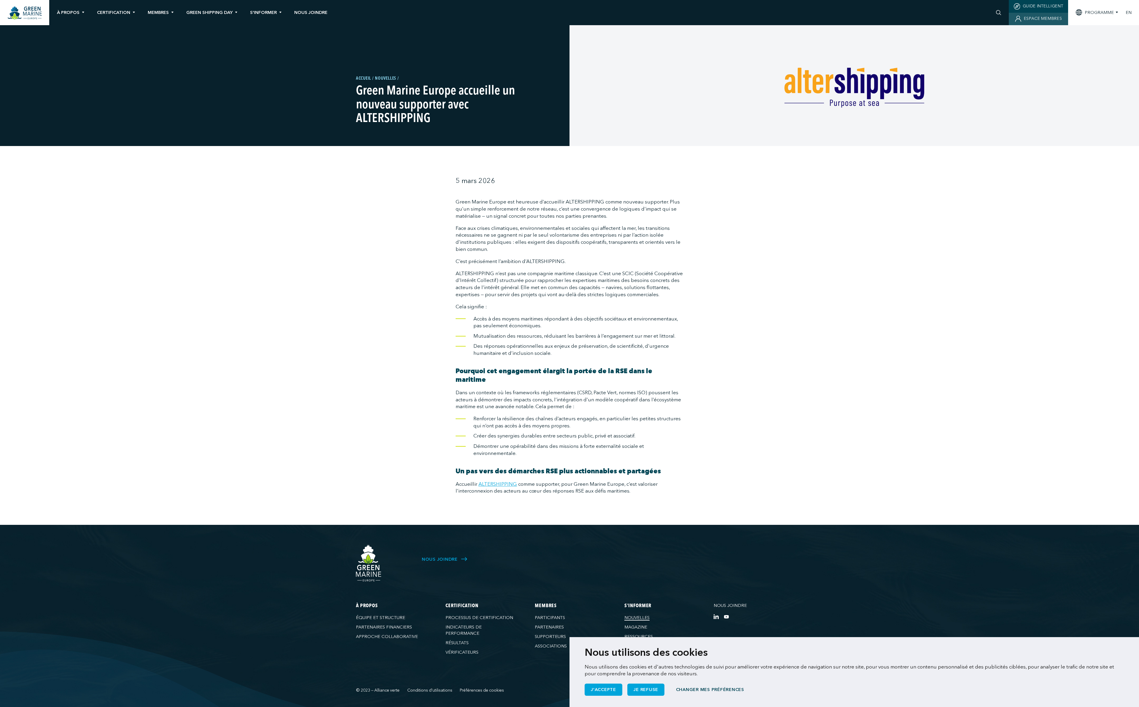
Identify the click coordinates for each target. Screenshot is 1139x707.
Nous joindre (730, 605)
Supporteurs (550, 636)
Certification (113, 12)
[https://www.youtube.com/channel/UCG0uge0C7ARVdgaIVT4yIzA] (726, 616)
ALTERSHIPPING (497, 484)
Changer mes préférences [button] (710, 689)
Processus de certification (479, 618)
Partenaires (549, 627)
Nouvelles (637, 618)
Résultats (457, 643)
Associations (551, 646)
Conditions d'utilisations (429, 690)
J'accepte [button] (603, 689)
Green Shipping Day (209, 12)
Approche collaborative (387, 636)
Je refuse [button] (646, 689)
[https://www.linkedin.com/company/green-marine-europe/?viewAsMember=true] (716, 616)
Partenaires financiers (384, 627)
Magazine (635, 627)
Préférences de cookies (482, 690)
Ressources (638, 636)
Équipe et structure (380, 618)
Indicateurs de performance (464, 630)
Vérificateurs (462, 652)
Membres (158, 12)
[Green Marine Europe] (25, 13)
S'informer (263, 12)
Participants (550, 618)
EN (1129, 12)
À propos (68, 12)
